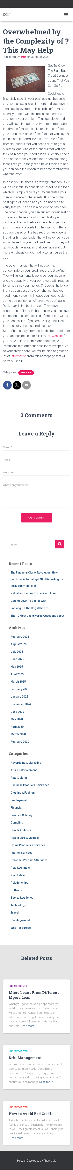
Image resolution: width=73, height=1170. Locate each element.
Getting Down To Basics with (28, 600)
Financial (26, 373)
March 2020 (18, 734)
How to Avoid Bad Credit (31, 1113)
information (18, 356)
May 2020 (17, 719)
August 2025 (18, 644)
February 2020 (20, 741)
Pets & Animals (20, 867)
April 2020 (17, 726)
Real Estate (18, 875)
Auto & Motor (19, 777)
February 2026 (20, 636)
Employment (19, 800)
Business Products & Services (30, 785)
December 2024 (21, 704)
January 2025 (19, 696)
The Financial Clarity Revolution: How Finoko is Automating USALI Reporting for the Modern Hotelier (37, 579)
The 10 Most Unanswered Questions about (37, 615)
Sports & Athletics (22, 897)
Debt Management (25, 1057)
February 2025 (20, 689)
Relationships (19, 882)
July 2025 (17, 651)
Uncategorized (20, 920)
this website (55, 336)
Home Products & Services (28, 845)
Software (16, 890)
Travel (15, 912)
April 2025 (17, 674)
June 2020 (17, 711)
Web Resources (21, 927)
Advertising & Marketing (26, 762)
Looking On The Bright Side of (29, 608)
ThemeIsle (49, 1160)
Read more (27, 1025)
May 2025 (17, 666)
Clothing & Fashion (23, 792)
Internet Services (21, 852)
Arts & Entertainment (24, 770)
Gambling (17, 822)
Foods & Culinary (22, 815)
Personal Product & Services (29, 860)
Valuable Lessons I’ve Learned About (34, 593)
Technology (18, 905)
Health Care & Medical (25, 837)
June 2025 (17, 659)
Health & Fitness (21, 830)
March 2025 (18, 681)
